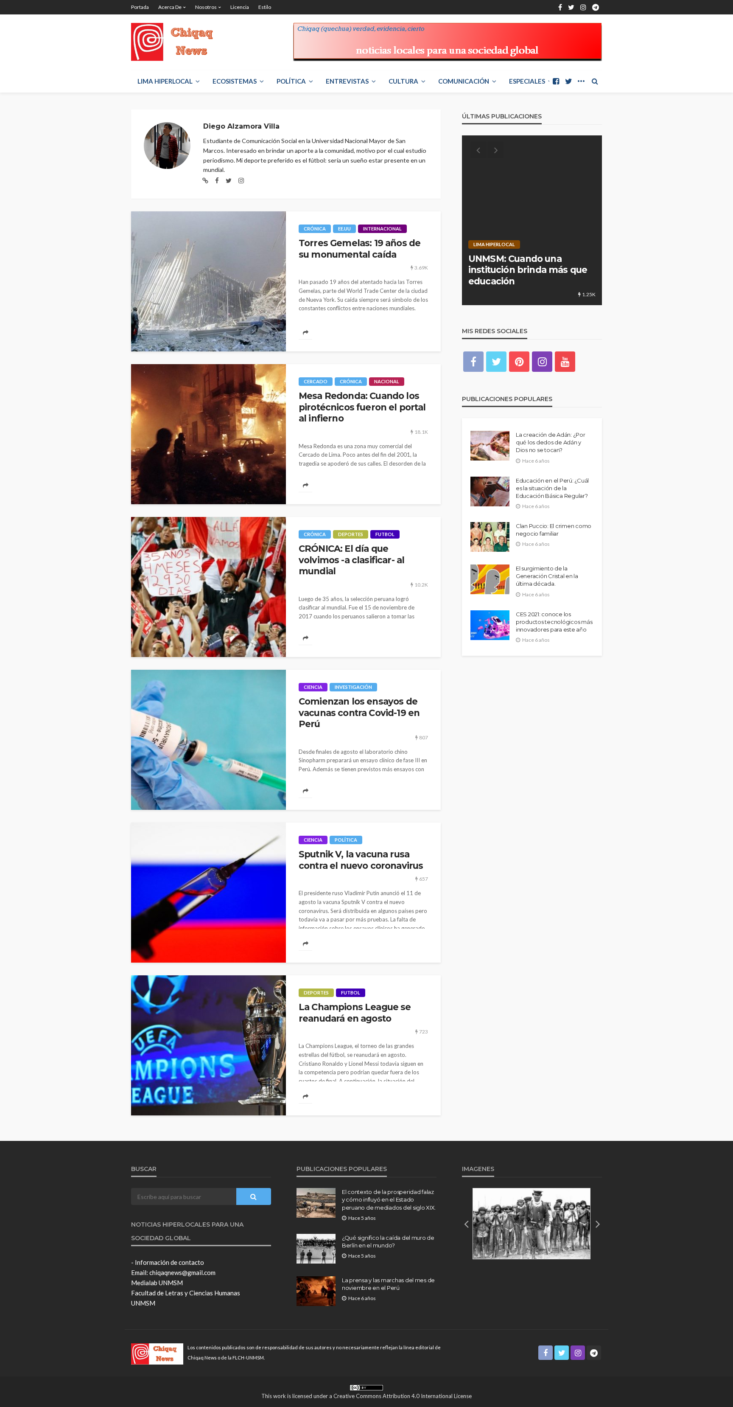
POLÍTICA (291, 81)
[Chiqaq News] (178, 42)
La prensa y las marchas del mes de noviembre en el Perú (388, 1284)
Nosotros (206, 7)
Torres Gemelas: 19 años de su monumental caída (359, 248)
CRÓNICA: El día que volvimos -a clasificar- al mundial (351, 559)
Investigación (353, 687)
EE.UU (344, 228)
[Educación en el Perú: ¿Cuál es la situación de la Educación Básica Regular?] (489, 491)
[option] (532, 220)
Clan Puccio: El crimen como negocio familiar (553, 529)
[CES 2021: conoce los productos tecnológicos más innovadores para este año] (489, 625)
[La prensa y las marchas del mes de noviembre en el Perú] (316, 1291)
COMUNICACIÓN (463, 81)
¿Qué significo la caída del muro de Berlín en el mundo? (388, 1241)
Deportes (350, 534)
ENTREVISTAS (347, 81)
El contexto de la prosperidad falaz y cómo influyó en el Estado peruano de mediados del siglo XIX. (389, 1199)
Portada (140, 7)
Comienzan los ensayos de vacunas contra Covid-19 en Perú (359, 712)
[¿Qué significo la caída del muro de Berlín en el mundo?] (316, 1249)
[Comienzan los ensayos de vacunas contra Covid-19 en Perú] (208, 740)
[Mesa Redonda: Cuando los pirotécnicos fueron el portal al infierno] (208, 434)
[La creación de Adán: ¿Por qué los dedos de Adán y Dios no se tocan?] (489, 446)
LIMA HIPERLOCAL (165, 81)
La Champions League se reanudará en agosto (355, 1012)
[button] (466, 1223)
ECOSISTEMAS (235, 81)
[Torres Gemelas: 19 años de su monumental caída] (208, 281)
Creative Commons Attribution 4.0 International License (402, 1396)
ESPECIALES (527, 81)
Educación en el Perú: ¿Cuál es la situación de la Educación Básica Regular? (552, 488)
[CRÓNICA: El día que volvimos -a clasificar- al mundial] (208, 587)
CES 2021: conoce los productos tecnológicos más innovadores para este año (554, 622)
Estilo (264, 7)
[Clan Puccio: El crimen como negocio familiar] (489, 537)
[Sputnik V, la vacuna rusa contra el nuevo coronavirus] (208, 893)
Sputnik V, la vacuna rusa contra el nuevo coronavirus (361, 860)
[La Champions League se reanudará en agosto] (208, 1045)
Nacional (386, 381)
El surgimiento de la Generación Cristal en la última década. (547, 576)
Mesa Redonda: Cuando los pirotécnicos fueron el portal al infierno (362, 407)
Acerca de (170, 7)
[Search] (595, 81)
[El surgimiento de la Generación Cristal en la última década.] (489, 579)
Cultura (403, 81)
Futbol (384, 534)
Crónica (315, 228)
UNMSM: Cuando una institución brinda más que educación (527, 269)
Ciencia (313, 687)
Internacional (382, 228)
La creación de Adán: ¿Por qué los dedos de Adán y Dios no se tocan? (550, 442)
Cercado (315, 381)
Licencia (239, 7)
